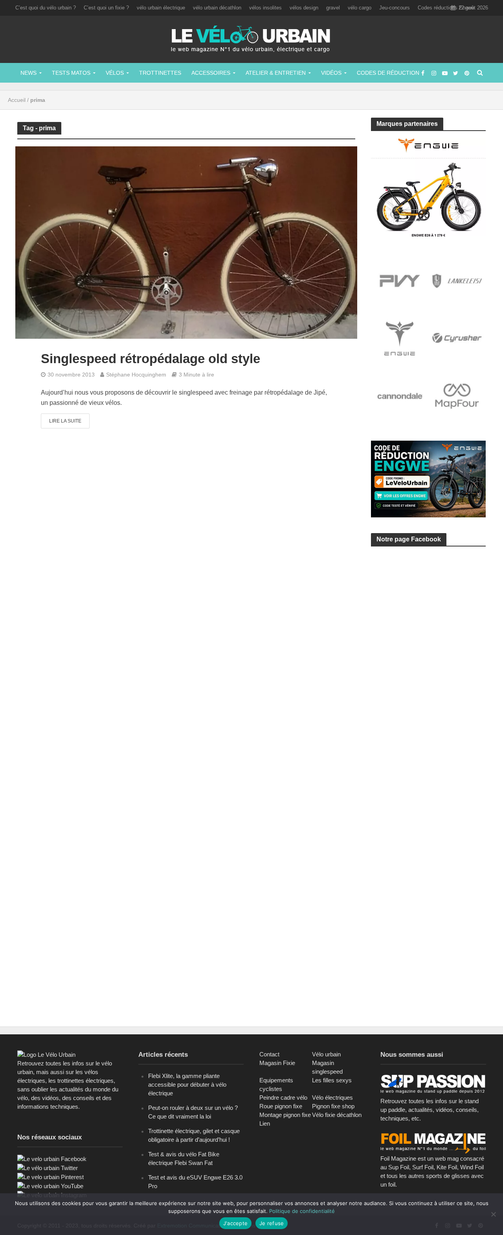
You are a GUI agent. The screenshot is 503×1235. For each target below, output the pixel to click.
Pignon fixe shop (333, 1106)
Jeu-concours (394, 8)
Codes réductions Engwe (446, 8)
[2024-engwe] (428, 186)
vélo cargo (359, 8)
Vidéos (331, 73)
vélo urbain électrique (161, 8)
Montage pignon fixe (285, 1114)
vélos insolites (265, 8)
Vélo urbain (326, 1054)
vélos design (304, 8)
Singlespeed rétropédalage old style (150, 358)
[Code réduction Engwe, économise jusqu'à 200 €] (428, 478)
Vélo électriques (332, 1097)
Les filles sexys (332, 1080)
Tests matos (71, 73)
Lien (264, 1123)
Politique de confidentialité (302, 1211)
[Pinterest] (50, 1176)
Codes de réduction (388, 73)
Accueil (17, 100)
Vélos (115, 73)
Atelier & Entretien (276, 73)
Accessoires (210, 73)
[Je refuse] (493, 1214)
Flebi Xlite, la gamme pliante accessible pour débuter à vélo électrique (187, 1085)
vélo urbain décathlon (217, 8)
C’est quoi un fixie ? (106, 8)
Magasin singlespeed (327, 1067)
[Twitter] (47, 1167)
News (28, 73)
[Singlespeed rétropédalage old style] (186, 242)
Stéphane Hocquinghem (136, 374)
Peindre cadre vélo (283, 1097)
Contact (269, 1054)
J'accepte (235, 1223)
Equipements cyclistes (276, 1084)
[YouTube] (50, 1185)
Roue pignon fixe (280, 1106)
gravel (333, 8)
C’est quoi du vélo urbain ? (45, 8)
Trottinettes (160, 73)
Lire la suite (65, 421)
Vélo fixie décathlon (337, 1114)
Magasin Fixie (277, 1063)
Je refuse (271, 1223)
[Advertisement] (430, 627)
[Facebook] (51, 1158)
